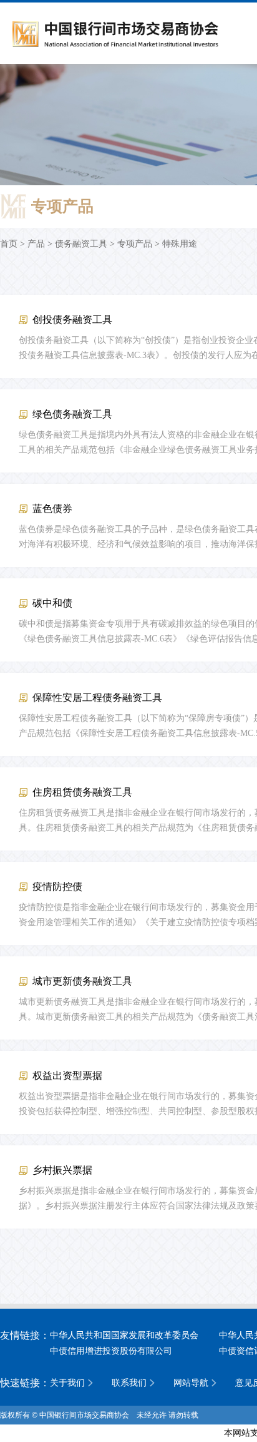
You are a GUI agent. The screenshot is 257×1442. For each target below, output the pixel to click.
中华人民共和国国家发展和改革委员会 (124, 1335)
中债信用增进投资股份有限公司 (111, 1351)
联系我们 (129, 1383)
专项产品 (134, 243)
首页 (8, 243)
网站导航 (190, 1383)
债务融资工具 (81, 243)
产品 (36, 243)
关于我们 (67, 1383)
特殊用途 (179, 243)
